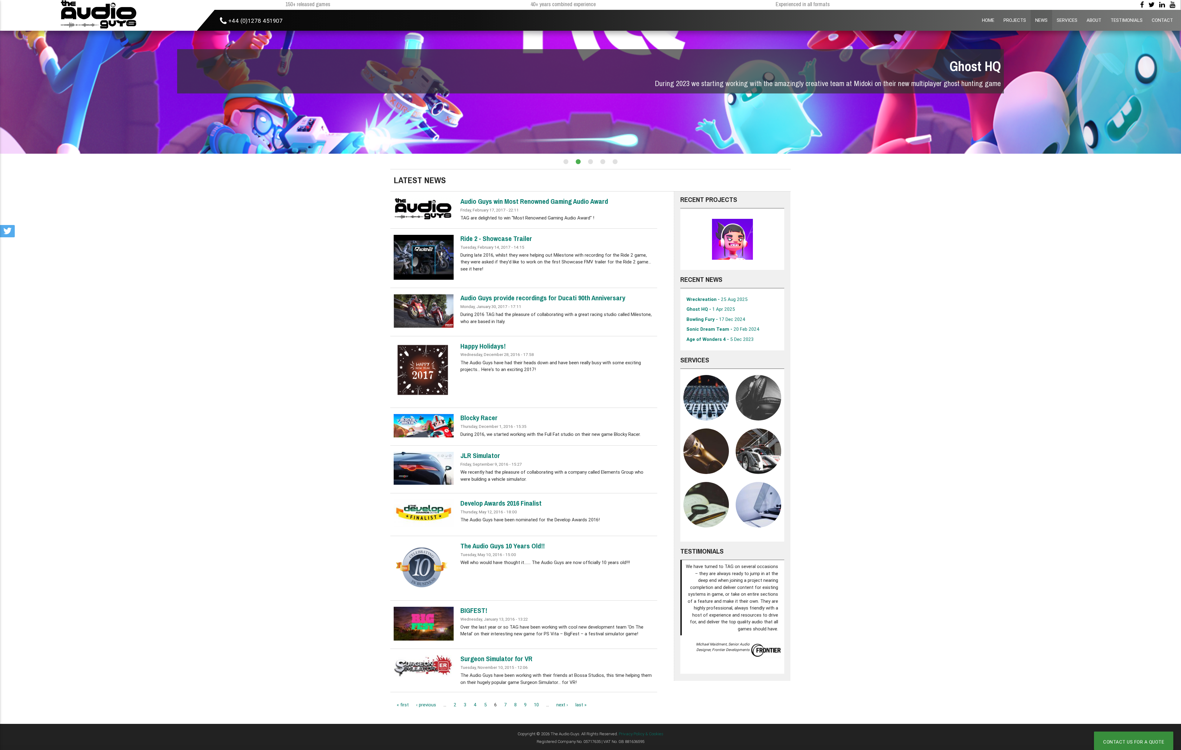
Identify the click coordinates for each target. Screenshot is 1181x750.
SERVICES (1067, 20)
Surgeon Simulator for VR (496, 658)
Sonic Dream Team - (723, 329)
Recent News (701, 279)
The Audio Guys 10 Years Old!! (502, 546)
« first (403, 705)
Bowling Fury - (716, 319)
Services (694, 360)
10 (536, 705)
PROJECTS (1015, 20)
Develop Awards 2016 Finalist (501, 503)
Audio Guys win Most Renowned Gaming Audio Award (534, 201)
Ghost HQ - (710, 309)
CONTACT (1162, 20)
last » (581, 705)
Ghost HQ (975, 66)
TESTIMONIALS (1127, 20)
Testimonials (702, 551)
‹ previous (426, 705)
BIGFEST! (473, 610)
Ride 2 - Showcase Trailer (496, 238)
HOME (988, 20)
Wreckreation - (717, 299)
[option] (732, 239)
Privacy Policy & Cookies (641, 733)
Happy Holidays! (483, 346)
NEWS (1041, 20)
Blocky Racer (479, 417)
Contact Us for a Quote (1133, 742)
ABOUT (1094, 20)
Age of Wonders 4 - (720, 339)
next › (562, 705)
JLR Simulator (480, 455)
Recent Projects (708, 199)
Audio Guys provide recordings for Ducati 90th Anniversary (542, 297)
